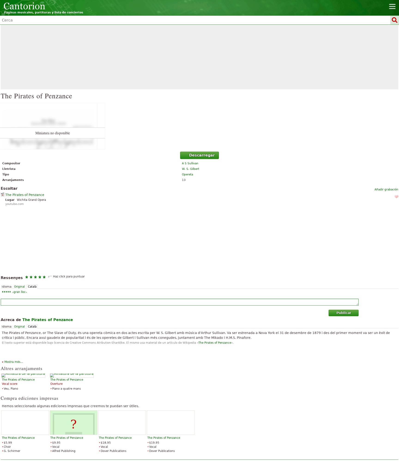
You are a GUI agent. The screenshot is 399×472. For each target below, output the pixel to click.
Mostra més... (13, 362)
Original (19, 286)
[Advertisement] (199, 57)
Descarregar (202, 155)
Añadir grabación (386, 189)
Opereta (187, 174)
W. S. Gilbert (190, 169)
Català (32, 286)
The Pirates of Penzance (24, 195)
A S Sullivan (190, 163)
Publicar (343, 313)
